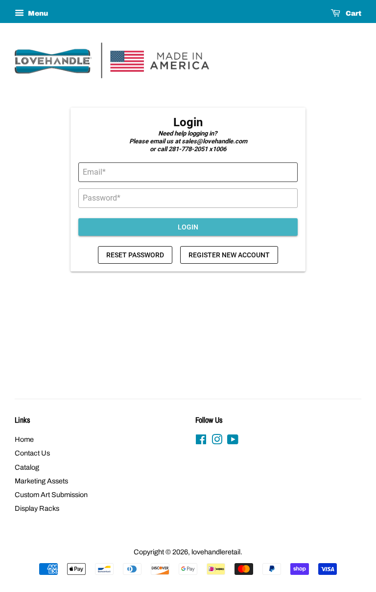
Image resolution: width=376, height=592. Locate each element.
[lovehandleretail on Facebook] (201, 441)
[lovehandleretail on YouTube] (232, 441)
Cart (352, 13)
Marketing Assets (41, 481)
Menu (37, 13)
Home (24, 439)
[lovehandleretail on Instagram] (217, 441)
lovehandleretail (215, 552)
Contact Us (32, 453)
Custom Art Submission (51, 495)
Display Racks (37, 508)
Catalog (27, 467)
